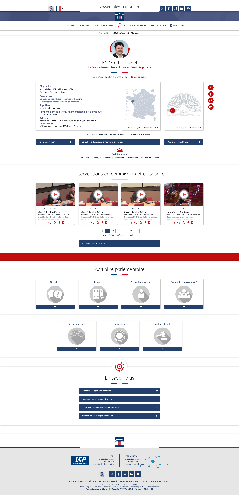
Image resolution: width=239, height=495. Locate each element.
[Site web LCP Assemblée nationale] (94, 460)
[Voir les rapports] (98, 294)
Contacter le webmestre (129, 487)
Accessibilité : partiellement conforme (106, 487)
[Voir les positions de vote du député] (162, 336)
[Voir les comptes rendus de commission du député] (119, 336)
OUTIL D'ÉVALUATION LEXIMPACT (156, 481)
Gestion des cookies (153, 487)
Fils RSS (141, 487)
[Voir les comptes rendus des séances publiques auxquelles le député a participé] (76, 336)
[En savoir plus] (140, 294)
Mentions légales (85, 487)
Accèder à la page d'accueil (119, 15)
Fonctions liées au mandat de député (119, 399)
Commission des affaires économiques (56, 99)
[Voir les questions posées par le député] (55, 294)
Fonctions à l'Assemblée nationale (119, 391)
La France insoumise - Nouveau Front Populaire (119, 67)
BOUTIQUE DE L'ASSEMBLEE (79, 481)
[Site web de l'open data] (144, 460)
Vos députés (104, 33)
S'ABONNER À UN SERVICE (129, 481)
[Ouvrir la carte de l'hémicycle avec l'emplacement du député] (183, 106)
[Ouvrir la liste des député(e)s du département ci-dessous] (140, 106)
